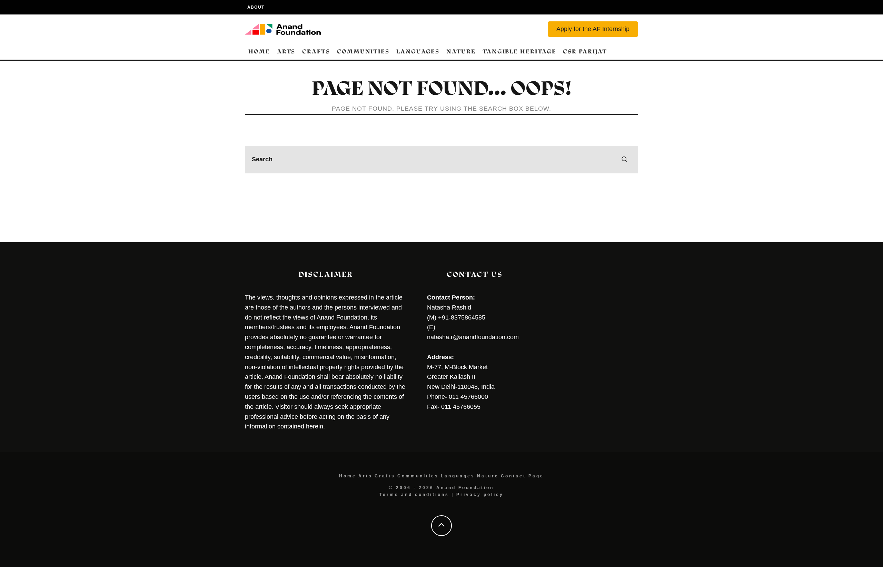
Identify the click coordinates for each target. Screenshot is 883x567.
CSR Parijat (585, 51)
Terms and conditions (414, 494)
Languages (417, 51)
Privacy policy (480, 494)
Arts (286, 51)
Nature (461, 51)
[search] (624, 159)
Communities (363, 51)
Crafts (316, 51)
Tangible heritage (519, 51)
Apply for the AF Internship (592, 29)
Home (259, 51)
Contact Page (522, 476)
